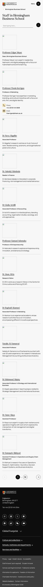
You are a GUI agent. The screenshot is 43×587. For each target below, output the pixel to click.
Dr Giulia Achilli (9, 205)
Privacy (4, 559)
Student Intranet (27, 563)
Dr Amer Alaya (8, 415)
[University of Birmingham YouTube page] (24, 523)
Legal (9, 559)
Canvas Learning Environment (11, 568)
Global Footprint (10, 531)
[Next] (38, 477)
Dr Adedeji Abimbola (11, 171)
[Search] (38, 25)
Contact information (21, 581)
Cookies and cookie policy (26, 577)
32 (25, 477)
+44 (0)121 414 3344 (12, 507)
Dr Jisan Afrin (8, 274)
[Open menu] (38, 4)
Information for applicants (10, 572)
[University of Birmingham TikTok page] (4, 523)
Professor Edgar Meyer (12, 52)
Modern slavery (17, 559)
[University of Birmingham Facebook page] (24, 516)
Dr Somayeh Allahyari (11, 453)
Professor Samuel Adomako (14, 241)
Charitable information (9, 577)
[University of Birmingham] (9, 3)
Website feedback (8, 581)
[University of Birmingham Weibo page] (11, 523)
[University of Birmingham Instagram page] (4, 516)
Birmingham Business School (15, 9)
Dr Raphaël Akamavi (11, 308)
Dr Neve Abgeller (9, 136)
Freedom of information (27, 572)
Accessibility (27, 559)
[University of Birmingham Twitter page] (17, 516)
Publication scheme (28, 568)
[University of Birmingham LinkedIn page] (11, 516)
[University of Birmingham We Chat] (17, 523)
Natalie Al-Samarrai (10, 344)
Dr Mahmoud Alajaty (11, 379)
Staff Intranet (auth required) (11, 563)
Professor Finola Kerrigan (13, 88)
